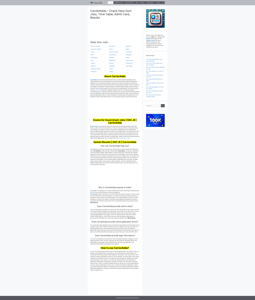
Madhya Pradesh (113, 52)
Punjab (111, 71)
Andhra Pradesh (95, 46)
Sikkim (127, 49)
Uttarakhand (129, 63)
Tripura (128, 57)
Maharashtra (112, 54)
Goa (92, 60)
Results (142, 2)
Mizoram (111, 63)
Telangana (128, 54)
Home (110, 2)
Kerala (111, 49)
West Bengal (129, 66)
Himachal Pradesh (96, 68)
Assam (93, 52)
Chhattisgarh (94, 57)
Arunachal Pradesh (96, 49)
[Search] (163, 105)
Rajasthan (128, 46)
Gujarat (93, 63)
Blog (137, 2)
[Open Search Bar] (163, 2)
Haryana (93, 66)
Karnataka (112, 46)
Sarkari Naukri (150, 2)
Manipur (111, 57)
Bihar (92, 54)
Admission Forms (129, 2)
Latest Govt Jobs (119, 2)
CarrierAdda (98, 90)
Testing (158, 2)
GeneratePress (135, 298)
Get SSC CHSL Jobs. (124, 138)
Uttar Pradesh (129, 60)
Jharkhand (94, 71)
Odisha (111, 68)
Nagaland (111, 66)
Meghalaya (112, 60)
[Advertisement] (114, 31)
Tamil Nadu (129, 52)
